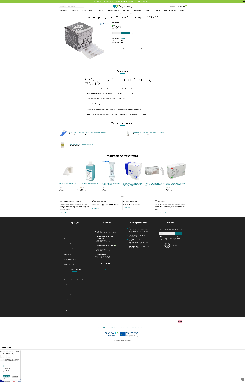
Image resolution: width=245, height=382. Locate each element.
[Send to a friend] (146, 48)
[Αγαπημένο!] (77, 176)
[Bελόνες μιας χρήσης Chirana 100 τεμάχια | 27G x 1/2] (85, 41)
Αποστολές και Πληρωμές (70, 233)
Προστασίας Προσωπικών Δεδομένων (168, 239)
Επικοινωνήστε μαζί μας (69, 264)
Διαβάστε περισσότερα (14, 363)
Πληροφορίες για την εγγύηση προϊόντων (73, 243)
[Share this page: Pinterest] (132, 48)
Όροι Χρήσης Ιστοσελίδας (114, 327)
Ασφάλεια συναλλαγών (125, 327)
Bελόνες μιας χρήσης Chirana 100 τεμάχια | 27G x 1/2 (125, 13)
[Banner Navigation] (185, 178)
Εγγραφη (179, 233)
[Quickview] (77, 173)
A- (1, 355)
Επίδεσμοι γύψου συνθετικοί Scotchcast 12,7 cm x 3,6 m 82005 (111, 184)
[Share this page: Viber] (141, 48)
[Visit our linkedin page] (108, 269)
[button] (11, 378)
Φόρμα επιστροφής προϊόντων (71, 259)
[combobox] (17, 351)
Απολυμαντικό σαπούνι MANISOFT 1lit (89, 183)
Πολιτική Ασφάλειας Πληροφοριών (139, 327)
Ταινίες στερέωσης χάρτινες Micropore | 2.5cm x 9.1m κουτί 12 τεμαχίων (175, 184)
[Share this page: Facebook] (123, 48)
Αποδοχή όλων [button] (6, 376)
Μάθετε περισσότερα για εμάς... (141, 229)
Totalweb (127, 341)
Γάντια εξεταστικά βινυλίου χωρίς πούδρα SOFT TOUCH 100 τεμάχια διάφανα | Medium (154, 184)
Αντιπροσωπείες (68, 228)
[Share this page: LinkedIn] (137, 48)
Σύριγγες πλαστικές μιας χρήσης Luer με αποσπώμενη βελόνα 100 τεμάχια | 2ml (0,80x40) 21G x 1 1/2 (132, 184)
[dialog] (10, 365)
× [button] (18, 351)
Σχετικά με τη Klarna (68, 238)
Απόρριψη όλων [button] (15, 376)
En (185, 3)
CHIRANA (123, 38)
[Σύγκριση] (77, 179)
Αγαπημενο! (149, 32)
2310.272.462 (62, 3)
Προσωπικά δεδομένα (103, 327)
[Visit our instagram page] (106, 269)
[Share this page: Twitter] (128, 48)
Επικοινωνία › (67, 3)
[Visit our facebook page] (104, 269)
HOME (110, 13)
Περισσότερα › (63, 212)
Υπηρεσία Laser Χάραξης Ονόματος (72, 248)
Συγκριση (158, 32)
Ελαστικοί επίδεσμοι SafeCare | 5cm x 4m (68, 183)
